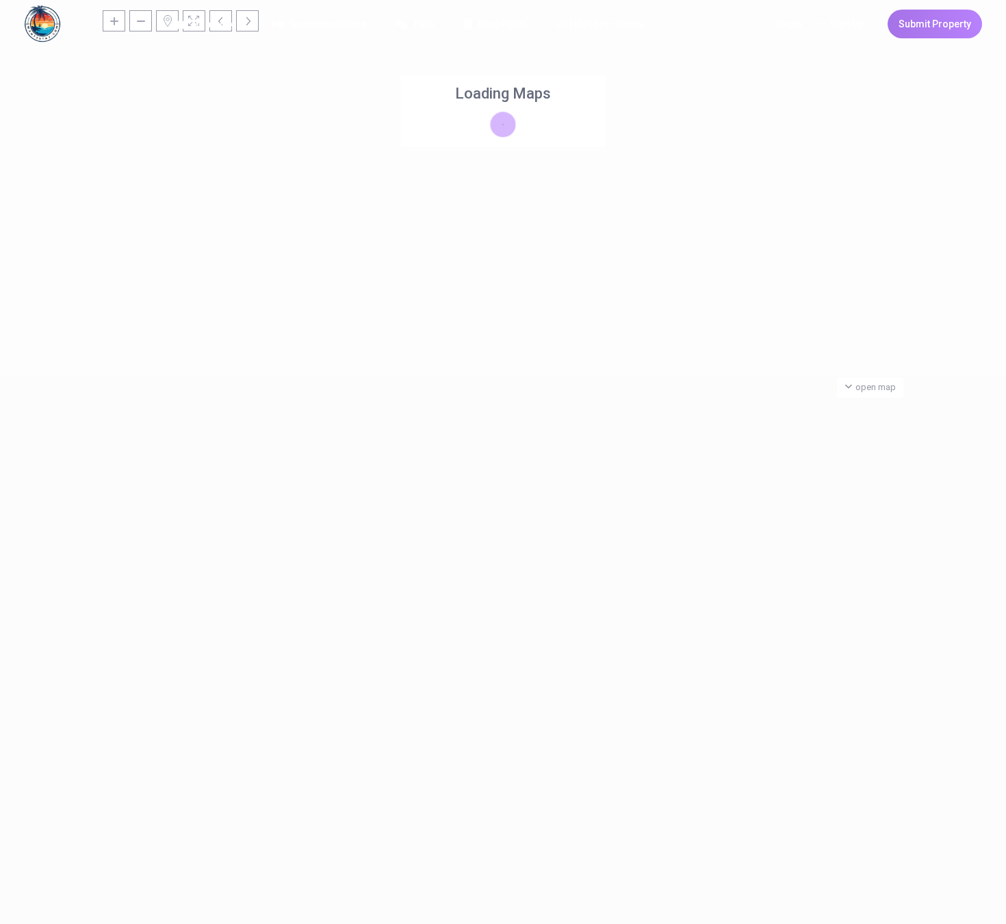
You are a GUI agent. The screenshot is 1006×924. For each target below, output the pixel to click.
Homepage (217, 23)
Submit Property (935, 23)
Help (424, 23)
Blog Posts (502, 23)
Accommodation (328, 23)
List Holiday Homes (600, 23)
